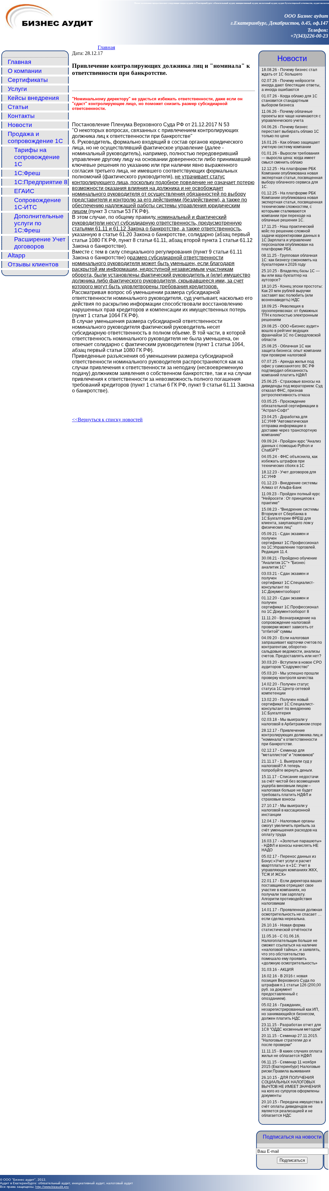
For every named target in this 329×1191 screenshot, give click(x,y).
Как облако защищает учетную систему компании (291, 144)
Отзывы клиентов (33, 264)
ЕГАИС (24, 191)
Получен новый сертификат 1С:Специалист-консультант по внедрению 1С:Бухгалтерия (288, 706)
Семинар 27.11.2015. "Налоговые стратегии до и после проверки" (290, 1040)
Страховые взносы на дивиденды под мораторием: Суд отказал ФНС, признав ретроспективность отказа (292, 388)
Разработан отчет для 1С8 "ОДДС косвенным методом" (291, 1027)
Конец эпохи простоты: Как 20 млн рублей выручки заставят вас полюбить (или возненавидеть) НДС (292, 293)
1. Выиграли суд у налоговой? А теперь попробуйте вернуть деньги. (287, 766)
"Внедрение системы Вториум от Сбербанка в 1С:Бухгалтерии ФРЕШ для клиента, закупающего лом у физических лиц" (290, 518)
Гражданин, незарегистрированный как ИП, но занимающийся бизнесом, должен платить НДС (290, 1012)
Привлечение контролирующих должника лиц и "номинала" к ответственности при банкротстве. (292, 737)
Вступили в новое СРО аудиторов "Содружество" (292, 664)
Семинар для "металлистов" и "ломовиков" (288, 752)
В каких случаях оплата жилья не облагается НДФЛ (292, 1053)
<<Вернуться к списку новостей (107, 419)
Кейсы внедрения (33, 97)
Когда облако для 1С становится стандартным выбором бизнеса (289, 100)
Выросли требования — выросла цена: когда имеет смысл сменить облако (290, 158)
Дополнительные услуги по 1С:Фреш (39, 223)
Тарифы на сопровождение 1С (37, 157)
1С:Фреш (27, 173)
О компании (25, 70)
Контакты (21, 115)
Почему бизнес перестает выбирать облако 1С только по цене (290, 131)
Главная (106, 47)
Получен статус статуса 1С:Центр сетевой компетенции (286, 688)
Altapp (16, 255)
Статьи (18, 106)
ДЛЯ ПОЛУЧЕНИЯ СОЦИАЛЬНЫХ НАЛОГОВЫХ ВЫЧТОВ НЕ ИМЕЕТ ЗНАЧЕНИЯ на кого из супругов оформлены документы (291, 1086)
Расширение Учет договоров (40, 243)
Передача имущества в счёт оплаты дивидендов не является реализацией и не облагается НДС (292, 1109)
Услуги (17, 88)
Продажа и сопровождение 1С (35, 137)
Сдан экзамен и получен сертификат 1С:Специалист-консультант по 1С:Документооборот (288, 582)
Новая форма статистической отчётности (287, 927)
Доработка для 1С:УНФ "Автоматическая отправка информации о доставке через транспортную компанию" (289, 426)
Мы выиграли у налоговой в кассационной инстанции (286, 810)
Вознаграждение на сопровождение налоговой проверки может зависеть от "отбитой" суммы (289, 625)
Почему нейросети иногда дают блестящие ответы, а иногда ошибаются (291, 85)
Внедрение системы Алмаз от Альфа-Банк (289, 485)
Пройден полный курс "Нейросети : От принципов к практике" (291, 498)
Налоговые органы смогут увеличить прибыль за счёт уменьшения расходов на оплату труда (289, 828)
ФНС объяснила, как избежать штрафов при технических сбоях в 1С (289, 461)
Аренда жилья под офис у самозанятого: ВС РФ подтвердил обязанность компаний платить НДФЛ (288, 368)
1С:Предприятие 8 (40, 182)
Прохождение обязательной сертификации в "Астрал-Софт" (290, 406)
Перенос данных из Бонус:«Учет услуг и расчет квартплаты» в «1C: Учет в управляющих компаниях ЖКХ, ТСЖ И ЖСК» (290, 865)
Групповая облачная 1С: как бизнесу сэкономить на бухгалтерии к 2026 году (289, 260)
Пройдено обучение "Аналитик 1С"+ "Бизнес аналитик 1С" (289, 562)
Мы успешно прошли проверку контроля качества (290, 675)
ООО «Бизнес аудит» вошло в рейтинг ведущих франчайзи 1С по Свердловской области (291, 333)
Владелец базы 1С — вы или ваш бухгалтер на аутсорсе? (291, 275)
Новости (20, 124)
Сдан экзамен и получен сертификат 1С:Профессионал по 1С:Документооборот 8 (290, 605)
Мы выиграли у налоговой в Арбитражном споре (292, 721)
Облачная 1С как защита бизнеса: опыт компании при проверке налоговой (291, 350)
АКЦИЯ (287, 969)
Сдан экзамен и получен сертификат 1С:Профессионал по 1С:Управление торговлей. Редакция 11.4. (290, 543)
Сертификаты (28, 79)
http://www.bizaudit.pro (52, 1186)
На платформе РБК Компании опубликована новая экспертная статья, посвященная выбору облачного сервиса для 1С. (292, 177)
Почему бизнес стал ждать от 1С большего (289, 71)
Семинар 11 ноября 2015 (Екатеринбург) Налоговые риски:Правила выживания (291, 1066)
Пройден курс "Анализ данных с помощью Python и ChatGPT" (291, 445)
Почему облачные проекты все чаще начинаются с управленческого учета (291, 116)
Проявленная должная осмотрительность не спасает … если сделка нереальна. (292, 914)
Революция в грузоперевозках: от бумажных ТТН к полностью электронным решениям (290, 313)
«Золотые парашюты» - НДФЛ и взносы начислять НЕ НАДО (292, 845)
